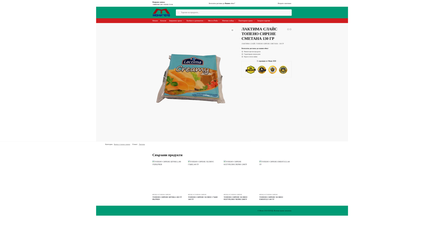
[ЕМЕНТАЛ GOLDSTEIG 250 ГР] (288, 29)
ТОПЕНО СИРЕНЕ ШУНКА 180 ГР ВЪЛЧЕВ (167, 198)
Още (168, 203)
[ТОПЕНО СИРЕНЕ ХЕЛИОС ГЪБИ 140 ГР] (204, 176)
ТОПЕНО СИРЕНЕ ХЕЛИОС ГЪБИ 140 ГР (203, 198)
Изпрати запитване (285, 3)
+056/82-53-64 (168, 4)
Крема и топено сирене (122, 144)
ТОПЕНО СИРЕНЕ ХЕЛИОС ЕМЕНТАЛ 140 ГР (271, 198)
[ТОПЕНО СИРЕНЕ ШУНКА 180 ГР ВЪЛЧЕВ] (290, 29)
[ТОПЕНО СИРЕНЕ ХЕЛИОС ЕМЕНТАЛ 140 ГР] (275, 176)
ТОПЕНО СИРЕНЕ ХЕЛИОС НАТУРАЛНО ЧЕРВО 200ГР (236, 198)
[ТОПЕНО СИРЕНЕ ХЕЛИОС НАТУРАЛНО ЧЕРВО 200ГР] (240, 176)
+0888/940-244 (157, 4)
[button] (232, 30)
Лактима (142, 144)
